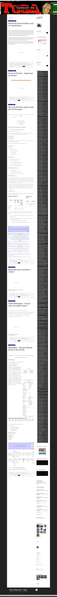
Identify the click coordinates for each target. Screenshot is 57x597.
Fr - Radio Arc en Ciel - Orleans (41, 332)
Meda (26, 458)
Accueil (8, 1)
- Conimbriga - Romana (40, 112)
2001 (29, 387)
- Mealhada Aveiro (40, 143)
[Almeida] (11, 454)
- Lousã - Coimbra (40, 138)
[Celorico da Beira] (13, 454)
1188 (29, 392)
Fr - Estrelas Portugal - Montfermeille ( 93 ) (42, 266)
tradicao (25, 65)
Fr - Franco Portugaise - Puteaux (42, 205)
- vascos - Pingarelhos (40, 193)
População (24, 385)
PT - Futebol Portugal (40, 377)
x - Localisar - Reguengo (41, 416)
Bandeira (31, 372)
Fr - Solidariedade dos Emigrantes (42, 344)
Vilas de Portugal (23, 469)
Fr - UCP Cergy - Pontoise (41, 353)
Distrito (24, 399)
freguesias (14, 374)
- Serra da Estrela (21, 260)
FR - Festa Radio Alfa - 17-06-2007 (42, 274)
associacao (21, 64)
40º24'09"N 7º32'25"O (12, 365)
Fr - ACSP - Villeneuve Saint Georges (42, 211)
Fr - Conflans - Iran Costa (41, 246)
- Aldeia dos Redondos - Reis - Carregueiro (41, 76)
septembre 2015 (39, 561)
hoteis (18, 339)
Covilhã (17, 378)
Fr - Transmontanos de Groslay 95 (42, 349)
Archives (13, 1)
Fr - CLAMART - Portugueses (41, 239)
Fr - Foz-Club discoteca (40, 286)
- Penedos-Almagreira (40, 165)
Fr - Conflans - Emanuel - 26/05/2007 (42, 245)
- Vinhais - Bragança (40, 203)
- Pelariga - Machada (40, 162)
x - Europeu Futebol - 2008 (41, 408)
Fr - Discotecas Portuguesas (41, 252)
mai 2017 (38, 556)
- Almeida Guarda (40, 79)
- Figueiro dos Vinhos (40, 124)
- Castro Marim (39, 105)
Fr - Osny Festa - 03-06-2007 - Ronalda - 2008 (43, 315)
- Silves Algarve (39, 184)
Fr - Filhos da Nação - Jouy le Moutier (42, 283)
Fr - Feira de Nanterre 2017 (41, 271)
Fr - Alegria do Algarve (40, 218)
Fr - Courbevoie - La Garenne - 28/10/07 (43, 247)
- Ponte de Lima (40, 171)
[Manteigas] (24, 454)
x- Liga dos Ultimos (40, 437)
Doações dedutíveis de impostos (20, 357)
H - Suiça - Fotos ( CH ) (40, 366)
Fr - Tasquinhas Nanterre (41, 348)
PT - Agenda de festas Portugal (41, 372)
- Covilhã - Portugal (40, 113)
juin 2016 (38, 560)
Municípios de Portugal (16, 469)
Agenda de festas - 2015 (41, 204)
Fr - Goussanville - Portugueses (41, 290)
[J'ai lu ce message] (56, 596)
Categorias (10, 469)
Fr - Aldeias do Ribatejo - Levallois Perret (42, 215)
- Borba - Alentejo (40, 93)
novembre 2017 (39, 554)
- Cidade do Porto (40, 110)
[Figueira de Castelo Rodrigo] (15, 454)
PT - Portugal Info (40, 384)
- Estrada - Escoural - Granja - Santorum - (43, 116)
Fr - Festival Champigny (40, 279)
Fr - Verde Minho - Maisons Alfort (42, 356)
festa (10, 65)
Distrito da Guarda (15, 368)
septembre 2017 (39, 555)
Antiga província (25, 401)
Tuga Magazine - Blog (25, 8)
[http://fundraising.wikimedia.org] (21, 356)
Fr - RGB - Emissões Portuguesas (42, 337)
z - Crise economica (40, 439)
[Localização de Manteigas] (28, 382)
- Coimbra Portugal (40, 111)
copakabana (12, 65)
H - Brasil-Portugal (40, 365)
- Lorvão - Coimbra (40, 136)
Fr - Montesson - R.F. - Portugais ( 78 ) (42, 308)
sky (18, 261)
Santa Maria (30, 402)
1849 (12, 419)
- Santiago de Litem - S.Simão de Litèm (42, 178)
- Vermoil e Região (40, 194)
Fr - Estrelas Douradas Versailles (42, 264)
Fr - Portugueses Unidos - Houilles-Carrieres (42, 328)
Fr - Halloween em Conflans (41, 291)
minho (30, 64)
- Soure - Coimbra (40, 187)
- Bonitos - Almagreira (40, 92)
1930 (18, 419)
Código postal (25, 406)
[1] (28, 411)
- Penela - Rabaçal (40, 166)
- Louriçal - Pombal (40, 137)
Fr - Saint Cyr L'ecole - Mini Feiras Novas (43, 338)
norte (15, 64)
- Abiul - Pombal (40, 71)
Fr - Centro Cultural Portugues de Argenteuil (42, 233)
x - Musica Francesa (40, 421)
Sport (38, 393)
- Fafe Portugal (39, 120)
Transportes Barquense (40, 487)
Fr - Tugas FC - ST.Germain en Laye (42, 350)
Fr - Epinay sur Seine (40, 258)
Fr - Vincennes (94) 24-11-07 (41, 361)
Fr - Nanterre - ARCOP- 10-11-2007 (42, 312)
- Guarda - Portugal (40, 130)
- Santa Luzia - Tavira (40, 177)
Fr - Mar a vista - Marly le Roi (41, 301)
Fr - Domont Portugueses (41, 253)
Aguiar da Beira (9, 460)
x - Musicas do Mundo (40, 422)
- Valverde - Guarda (40, 192)
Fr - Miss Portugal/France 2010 (41, 304)
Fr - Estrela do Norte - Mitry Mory (42, 260)
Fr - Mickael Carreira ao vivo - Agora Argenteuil (42, 303)
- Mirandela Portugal (40, 148)
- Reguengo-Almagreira (40, 173)
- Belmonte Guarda (40, 91)
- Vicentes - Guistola (40, 197)
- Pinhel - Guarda (40, 168)
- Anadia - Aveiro (40, 81)
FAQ (27, 357)
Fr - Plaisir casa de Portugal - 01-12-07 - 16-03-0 (42, 320)
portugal (28, 65)
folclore (28, 64)
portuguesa (17, 366)
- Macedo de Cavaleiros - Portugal (42, 139)
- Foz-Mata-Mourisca (40, 125)
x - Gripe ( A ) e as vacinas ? (41, 414)
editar (10, 432)
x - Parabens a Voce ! (40, 425)
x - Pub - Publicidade (40, 426)
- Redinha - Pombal (40, 172)
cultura (21, 65)
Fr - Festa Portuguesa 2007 (41, 273)
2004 (33, 419)
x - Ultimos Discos (40, 433)
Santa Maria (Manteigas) (15, 427)
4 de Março (30, 404)
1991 (27, 419)
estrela (12, 64)
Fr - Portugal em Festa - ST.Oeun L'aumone (42, 323)
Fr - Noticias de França (40, 313)
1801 (10, 419)
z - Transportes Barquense (41, 442)
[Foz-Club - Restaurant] (42, 476)
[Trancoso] (31, 454)
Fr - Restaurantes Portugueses (41, 336)
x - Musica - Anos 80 (40, 420)
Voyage (38, 397)
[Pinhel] (27, 454)
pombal (19, 65)
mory (18, 64)
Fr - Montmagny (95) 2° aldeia (41, 206)
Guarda (29, 399)
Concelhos (16, 445)
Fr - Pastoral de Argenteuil (41, 316)
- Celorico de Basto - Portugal (41, 107)
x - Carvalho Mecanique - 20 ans (42, 403)
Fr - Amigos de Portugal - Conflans (42, 219)
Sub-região (24, 397)
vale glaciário (30, 380)
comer (22, 339)
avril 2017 (38, 557)
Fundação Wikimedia (29, 355)
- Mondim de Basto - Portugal (41, 149)
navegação (12, 363)
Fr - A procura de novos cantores (42, 209)
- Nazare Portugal (40, 155)
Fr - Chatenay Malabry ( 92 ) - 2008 (42, 234)
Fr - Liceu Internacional (40, 297)
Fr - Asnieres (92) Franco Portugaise (42, 224)
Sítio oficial (24, 411)
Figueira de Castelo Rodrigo (15, 462)
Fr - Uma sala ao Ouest (40, 354)
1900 (15, 419)
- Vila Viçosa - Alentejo (40, 200)
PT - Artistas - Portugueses (41, 373)
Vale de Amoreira (14, 430)
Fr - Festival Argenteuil (40, 278)
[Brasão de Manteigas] (25, 370)
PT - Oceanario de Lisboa (41, 383)
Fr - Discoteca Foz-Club (40, 251)
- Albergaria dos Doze (40, 73)
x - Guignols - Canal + (40, 415)
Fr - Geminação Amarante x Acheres (42, 289)
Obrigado (10, 355)
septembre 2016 (39, 559)
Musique (39, 371)
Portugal (30, 416)
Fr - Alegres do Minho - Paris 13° (42, 217)
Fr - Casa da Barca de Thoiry (41, 230)
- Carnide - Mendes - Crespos (41, 98)
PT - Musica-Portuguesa (40, 382)
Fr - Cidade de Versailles (41, 238)
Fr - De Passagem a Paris (41, 248)
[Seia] (30, 454)
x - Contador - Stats (40, 407)
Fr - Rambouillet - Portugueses (41, 335)
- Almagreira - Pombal (40, 78)
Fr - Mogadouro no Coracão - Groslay (42, 305)
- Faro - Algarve (39, 121)
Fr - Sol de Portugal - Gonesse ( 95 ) (42, 343)
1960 (21, 419)
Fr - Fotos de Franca (40, 285)
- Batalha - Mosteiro (40, 90)
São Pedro (30, 403)
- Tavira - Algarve (40, 188)
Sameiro (12, 425)
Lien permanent (13, 97)
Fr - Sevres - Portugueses (41, 342)
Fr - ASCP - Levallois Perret (41, 223)
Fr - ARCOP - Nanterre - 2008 (41, 220)
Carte (38, 541)
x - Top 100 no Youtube (41, 431)
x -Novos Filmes (40, 436)
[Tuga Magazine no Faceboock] (42, 451)
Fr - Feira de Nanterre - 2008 (41, 268)
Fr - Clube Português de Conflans (42, 240)
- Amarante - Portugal (40, 80)
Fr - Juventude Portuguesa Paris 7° (42, 295)
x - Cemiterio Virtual (40, 404)
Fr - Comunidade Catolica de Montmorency (41, 243)
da (14, 295)
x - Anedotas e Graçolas (41, 398)
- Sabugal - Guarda (40, 174)
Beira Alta (30, 401)
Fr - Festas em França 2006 (41, 277)
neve (19, 261)
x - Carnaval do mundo (40, 401)
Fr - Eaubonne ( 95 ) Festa (41, 257)
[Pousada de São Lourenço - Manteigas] (11, 435)
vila (14, 366)
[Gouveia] (19, 454)
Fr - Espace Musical (40, 259)
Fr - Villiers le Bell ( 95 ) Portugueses (42, 359)
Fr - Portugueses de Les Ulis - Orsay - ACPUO (42, 327)
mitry (17, 64)
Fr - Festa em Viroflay (40, 272)
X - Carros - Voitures (40, 402)
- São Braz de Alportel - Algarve (41, 179)
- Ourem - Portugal (40, 160)
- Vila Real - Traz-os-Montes (41, 199)
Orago (24, 402)
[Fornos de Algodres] (17, 454)
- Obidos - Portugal (40, 156)
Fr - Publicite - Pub (40, 330)
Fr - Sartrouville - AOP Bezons (41, 341)
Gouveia (15, 377)
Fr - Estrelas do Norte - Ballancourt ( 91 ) (43, 263)
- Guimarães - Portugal (40, 132)
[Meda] (26, 454)
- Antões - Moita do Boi (40, 84)
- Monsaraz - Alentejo (40, 150)
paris (39, 577)
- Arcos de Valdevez (40, 85)
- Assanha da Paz (40, 87)
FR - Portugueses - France (41, 325)
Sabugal (28, 460)
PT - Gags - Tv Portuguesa (41, 378)
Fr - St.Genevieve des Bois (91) (41, 347)
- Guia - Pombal (40, 131)
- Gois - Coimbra (40, 127)
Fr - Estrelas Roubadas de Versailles (42, 267)
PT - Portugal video (40, 385)
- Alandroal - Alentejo (40, 72)
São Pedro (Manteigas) (14, 428)
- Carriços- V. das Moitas (41, 99)
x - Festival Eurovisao (40, 409)
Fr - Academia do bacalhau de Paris (42, 210)
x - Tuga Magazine (40, 432)
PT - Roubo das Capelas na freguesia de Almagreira (43, 388)
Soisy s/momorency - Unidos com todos (42, 391)
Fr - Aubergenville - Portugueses (41, 225)
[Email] (38, 547)
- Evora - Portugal (40, 119)
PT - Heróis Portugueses (41, 379)
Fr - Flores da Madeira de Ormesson (42, 284)
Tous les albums (40, 537)
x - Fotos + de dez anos (41, 410)
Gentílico (24, 383)
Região (24, 396)
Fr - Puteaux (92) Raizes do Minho (42, 331)
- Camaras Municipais (40, 97)
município (14, 371)
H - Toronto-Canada (40, 367)
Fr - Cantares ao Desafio (41, 229)
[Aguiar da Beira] (9, 454)
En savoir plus (37, 596)
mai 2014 (38, 562)
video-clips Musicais (40, 396)
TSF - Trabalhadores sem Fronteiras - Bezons (42, 394)
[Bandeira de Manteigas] (31, 370)
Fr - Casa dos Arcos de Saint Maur (42, 231)
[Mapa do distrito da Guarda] (33, 445)
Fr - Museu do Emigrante (41, 311)
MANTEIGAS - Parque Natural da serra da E (15, 289)
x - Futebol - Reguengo (40, 413)
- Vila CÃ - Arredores (40, 198)
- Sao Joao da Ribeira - (40, 180)
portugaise (25, 64)
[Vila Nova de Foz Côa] (33, 454)
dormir (20, 339)
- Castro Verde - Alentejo (41, 106)
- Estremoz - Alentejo (40, 118)
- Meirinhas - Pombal (40, 144)
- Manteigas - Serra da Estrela (23, 97)
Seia (10, 380)
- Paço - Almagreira (40, 161)
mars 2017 (38, 558)
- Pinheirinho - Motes (40, 167)
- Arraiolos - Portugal (40, 86)
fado (23, 65)
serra (12, 261)
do (13, 64)
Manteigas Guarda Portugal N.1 (13, 334)
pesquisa (16, 363)
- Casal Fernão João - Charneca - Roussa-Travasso (42, 101)
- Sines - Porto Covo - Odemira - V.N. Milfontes (42, 186)
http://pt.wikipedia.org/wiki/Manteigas (18, 467)
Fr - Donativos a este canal (41, 254)
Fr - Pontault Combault (40, 322)
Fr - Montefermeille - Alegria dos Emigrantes (42, 307)
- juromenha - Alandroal (41, 133)
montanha (21, 261)
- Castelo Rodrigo (40, 104)
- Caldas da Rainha (40, 96)
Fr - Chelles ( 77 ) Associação (41, 237)
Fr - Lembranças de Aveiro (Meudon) (42, 296)
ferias (16, 261)
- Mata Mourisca (40, 142)
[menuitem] (8, 1)
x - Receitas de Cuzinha (40, 427)
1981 (24, 419)
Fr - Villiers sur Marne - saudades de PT (42, 360)
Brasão (25, 372)
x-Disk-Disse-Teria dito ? (41, 438)
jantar (17, 65)
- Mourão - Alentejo (40, 154)
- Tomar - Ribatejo (40, 191)
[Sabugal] (28, 454)
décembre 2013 (39, 563)
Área (23, 384)
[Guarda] (21, 454)
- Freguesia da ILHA (40, 126)
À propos (17, 1)
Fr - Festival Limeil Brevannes (41, 280)
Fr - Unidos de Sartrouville (41, 355)
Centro (29, 396)
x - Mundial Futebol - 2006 (41, 419)
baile (15, 65)
